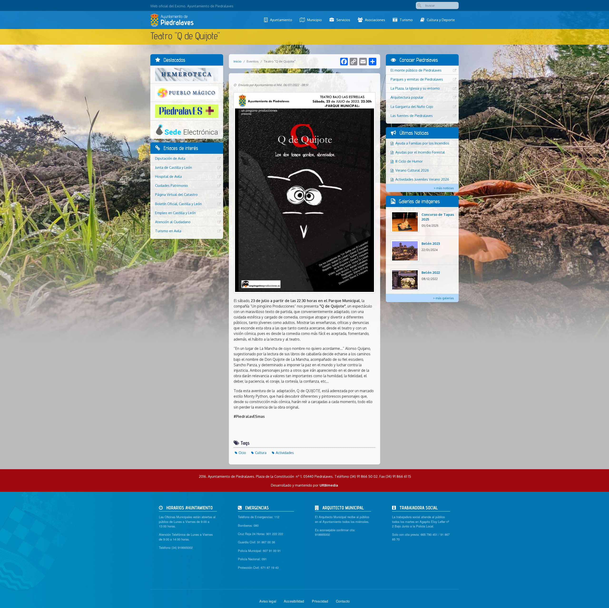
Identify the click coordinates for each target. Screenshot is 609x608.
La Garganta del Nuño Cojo (412, 106)
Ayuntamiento (281, 20)
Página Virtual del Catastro (176, 194)
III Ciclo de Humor (409, 161)
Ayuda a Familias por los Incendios (422, 143)
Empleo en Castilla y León (175, 213)
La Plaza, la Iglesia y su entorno (415, 88)
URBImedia (328, 485)
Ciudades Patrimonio (171, 185)
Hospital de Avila (168, 176)
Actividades (285, 452)
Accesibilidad (294, 600)
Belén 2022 (431, 272)
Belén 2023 (431, 243)
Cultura (260, 452)
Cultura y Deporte (441, 20)
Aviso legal (267, 600)
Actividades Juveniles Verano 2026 (422, 179)
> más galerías (443, 298)
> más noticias (444, 188)
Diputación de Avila (170, 158)
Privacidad (320, 600)
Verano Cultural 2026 (412, 170)
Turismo (406, 20)
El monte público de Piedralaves (416, 70)
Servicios (343, 20)
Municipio (314, 20)
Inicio (237, 61)
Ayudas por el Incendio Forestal (420, 152)
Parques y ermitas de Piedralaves (417, 79)
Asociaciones (375, 20)
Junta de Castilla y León (173, 167)
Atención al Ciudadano (173, 222)
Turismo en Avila (168, 231)
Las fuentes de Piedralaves (412, 115)
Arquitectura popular (407, 97)
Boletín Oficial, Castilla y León (178, 204)
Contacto (343, 600)
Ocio (242, 452)
